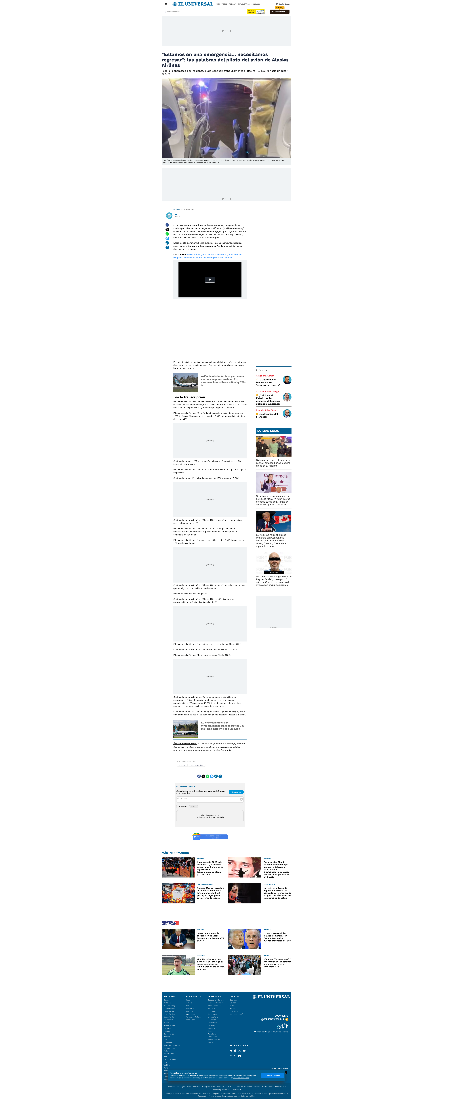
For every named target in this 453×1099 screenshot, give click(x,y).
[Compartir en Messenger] (167, 238)
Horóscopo (212, 1037)
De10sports (212, 1023)
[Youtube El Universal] (244, 1051)
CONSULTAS (255, 4)
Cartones (167, 1039)
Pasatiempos (213, 1034)
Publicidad (230, 1087)
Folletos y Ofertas (215, 1003)
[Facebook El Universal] (235, 1051)
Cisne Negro (191, 1020)
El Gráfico (212, 1020)
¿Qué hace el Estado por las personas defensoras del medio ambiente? (268, 399)
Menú (166, 1068)
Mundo (176, 209)
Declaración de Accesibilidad (274, 1087)
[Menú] (166, 4)
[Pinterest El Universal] (235, 1056)
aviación (182, 765)
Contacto (237, 1090)
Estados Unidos (196, 765)
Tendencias (168, 1056)
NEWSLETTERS (244, 4)
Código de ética (208, 1087)
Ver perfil (179, 216)
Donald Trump (169, 1025)
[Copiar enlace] (167, 243)
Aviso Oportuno (214, 1006)
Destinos (189, 1011)
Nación (166, 1000)
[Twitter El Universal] (239, 1051)
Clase (188, 1000)
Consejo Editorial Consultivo (188, 1087)
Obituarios (212, 1011)
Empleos (211, 1008)
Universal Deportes (172, 1045)
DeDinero (212, 1025)
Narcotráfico (169, 1034)
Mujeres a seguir (170, 1006)
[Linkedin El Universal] (239, 1056)
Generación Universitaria (213, 1015)
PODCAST (232, 4)
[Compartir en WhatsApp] (167, 234)
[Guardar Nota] (167, 247)
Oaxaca (233, 1003)
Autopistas (190, 1014)
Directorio (172, 1087)
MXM (218, 4)
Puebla (233, 1006)
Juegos (211, 1031)
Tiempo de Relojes (193, 1017)
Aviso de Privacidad (244, 1087)
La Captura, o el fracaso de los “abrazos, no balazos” (268, 382)
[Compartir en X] (167, 229)
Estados (167, 1031)
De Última (190, 1008)
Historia (257, 1087)
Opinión (261, 370)
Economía (168, 1042)
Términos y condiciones (221, 1090)
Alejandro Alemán (265, 375)
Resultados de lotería (214, 1041)
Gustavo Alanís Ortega (267, 391)
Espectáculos (169, 1048)
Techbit (167, 1065)
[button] (279, 12)
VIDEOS (224, 4)
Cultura (167, 1051)
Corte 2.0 (167, 1003)
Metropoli (168, 1028)
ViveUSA (211, 1028)
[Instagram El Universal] (231, 1056)
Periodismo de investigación (170, 1009)
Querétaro (234, 1011)
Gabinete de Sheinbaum (169, 1018)
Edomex (233, 1000)
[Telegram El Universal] (231, 1051)
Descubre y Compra (216, 1000)
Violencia (220, 1087)
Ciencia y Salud (170, 1059)
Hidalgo (233, 1008)
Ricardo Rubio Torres (266, 410)
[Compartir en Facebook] (167, 225)
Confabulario (169, 1054)
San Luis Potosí (236, 1014)
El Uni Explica (169, 1014)
